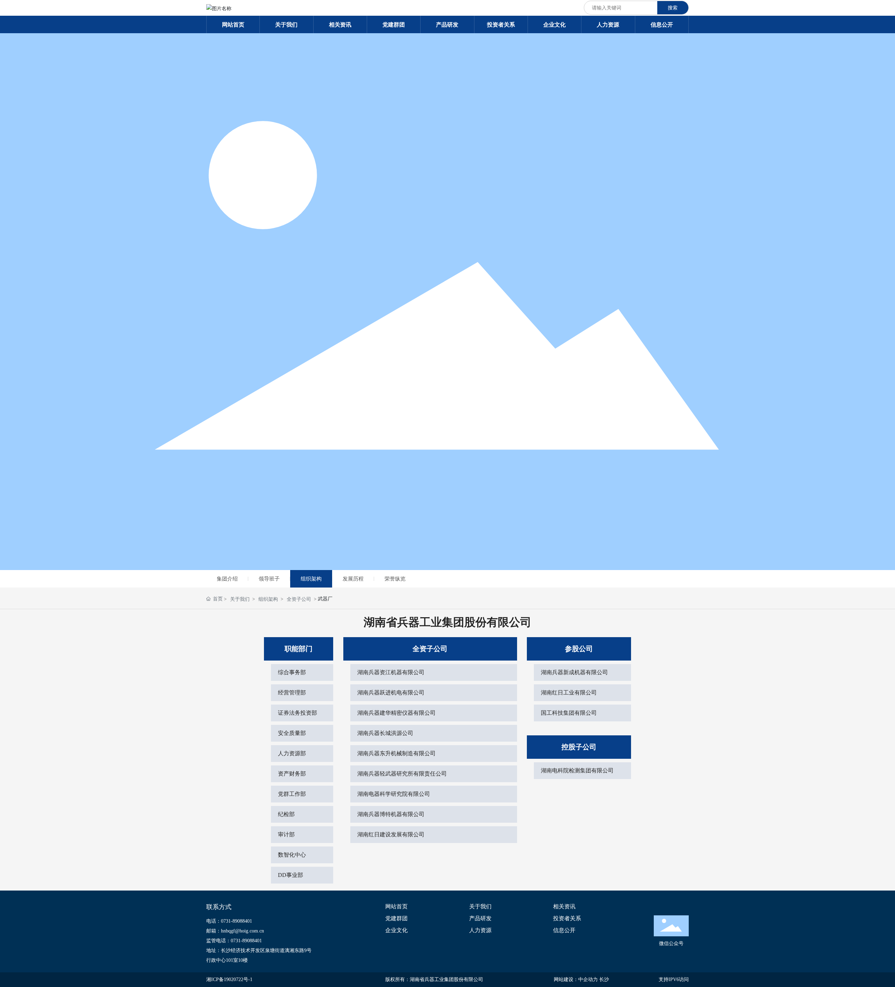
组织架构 (311, 578)
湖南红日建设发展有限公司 (390, 834)
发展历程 (353, 578)
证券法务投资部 (297, 713)
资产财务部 (292, 774)
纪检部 (286, 814)
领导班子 (269, 578)
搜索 (673, 7)
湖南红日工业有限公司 (569, 693)
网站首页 (396, 906)
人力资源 (480, 930)
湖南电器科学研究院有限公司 (393, 794)
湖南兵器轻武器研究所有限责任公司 (402, 774)
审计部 (286, 834)
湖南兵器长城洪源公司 (385, 733)
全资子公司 (299, 599)
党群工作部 (292, 794)
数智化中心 (292, 855)
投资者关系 (567, 918)
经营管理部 (292, 693)
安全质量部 (292, 733)
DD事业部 (290, 875)
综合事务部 (292, 672)
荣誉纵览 (395, 578)
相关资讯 (564, 906)
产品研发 (480, 918)
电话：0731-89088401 (229, 921)
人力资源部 (292, 753)
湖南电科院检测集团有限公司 (577, 770)
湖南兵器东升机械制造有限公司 (396, 753)
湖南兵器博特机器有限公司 (390, 814)
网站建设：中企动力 (576, 979)
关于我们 (240, 599)
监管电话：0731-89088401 (234, 940)
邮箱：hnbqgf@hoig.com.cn (235, 931)
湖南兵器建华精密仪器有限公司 (396, 713)
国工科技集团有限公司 (569, 713)
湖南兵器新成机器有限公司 (574, 672)
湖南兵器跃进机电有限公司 (390, 693)
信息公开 (564, 930)
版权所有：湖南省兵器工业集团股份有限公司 (434, 979)
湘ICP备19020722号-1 (229, 979)
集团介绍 (227, 578)
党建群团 (396, 918)
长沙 (604, 979)
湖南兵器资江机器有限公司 (390, 672)
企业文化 (396, 930)
